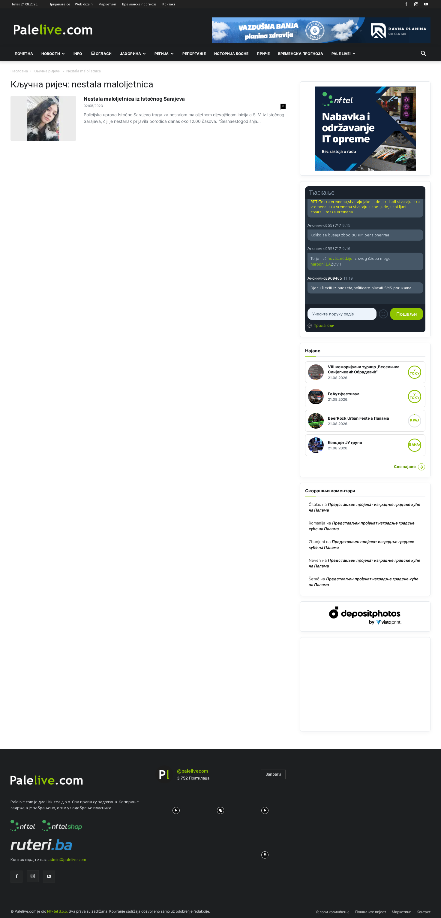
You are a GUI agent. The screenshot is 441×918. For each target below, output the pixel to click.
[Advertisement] (365, 684)
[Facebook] (406, 4)
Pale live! (341, 53)
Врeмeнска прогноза (300, 53)
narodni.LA (320, 264)
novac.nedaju (340, 258)
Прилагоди (324, 325)
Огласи (104, 53)
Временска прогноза (139, 4)
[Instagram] (416, 4)
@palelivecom (192, 771)
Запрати (273, 774)
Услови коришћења (333, 912)
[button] (423, 54)
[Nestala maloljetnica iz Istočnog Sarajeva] (43, 118)
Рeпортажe (194, 53)
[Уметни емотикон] (383, 314)
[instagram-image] (176, 809)
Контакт (168, 4)
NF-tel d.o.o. (57, 911)
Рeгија (161, 53)
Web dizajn (84, 4)
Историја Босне (231, 53)
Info (78, 53)
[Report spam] (420, 225)
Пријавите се (59, 4)
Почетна (24, 53)
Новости (50, 53)
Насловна (19, 71)
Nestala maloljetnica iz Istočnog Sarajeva (134, 99)
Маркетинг (107, 4)
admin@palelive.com (67, 859)
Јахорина (130, 53)
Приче (263, 53)
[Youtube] (426, 4)
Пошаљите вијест (370, 912)
